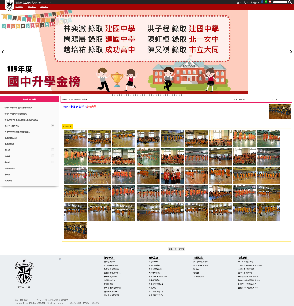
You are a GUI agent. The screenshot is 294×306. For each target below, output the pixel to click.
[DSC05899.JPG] (244, 193)
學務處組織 (9, 144)
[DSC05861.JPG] (75, 193)
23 (163, 95)
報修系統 (152, 288)
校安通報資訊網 (110, 277)
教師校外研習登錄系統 (158, 277)
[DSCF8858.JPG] (220, 212)
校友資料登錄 (198, 277)
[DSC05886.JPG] (123, 193)
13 (140, 95)
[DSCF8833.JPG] (172, 212)
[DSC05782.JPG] (220, 157)
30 (179, 95)
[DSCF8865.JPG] (196, 212)
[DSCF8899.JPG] (172, 138)
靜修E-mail (153, 262)
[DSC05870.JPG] (148, 193)
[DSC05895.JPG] (172, 193)
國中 (238, 2)
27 (172, 95)
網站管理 (95, 303)
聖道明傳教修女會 (200, 265)
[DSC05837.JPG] (148, 175)
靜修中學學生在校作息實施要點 (17, 132)
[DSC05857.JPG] (268, 175)
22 (160, 95)
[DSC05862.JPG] (99, 193)
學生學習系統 (154, 280)
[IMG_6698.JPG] (268, 138)
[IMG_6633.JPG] (220, 138)
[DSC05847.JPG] (172, 175)
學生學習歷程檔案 (156, 284)
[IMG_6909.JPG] (244, 157)
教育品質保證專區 (111, 269)
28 (174, 95)
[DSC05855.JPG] (244, 175)
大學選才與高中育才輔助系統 (250, 265)
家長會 (7, 174)
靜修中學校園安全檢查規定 (16, 114)
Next (291, 51)
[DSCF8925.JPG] (75, 138)
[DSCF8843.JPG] (148, 212)
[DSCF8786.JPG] (220, 193)
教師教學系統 (154, 273)
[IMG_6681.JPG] (244, 138)
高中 (245, 2)
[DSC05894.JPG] (196, 193)
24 (165, 95)
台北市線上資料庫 (156, 292)
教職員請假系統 (155, 269)
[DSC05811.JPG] (123, 175)
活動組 (7, 150)
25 (167, 95)
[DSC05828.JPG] (99, 175)
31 (181, 95)
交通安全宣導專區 (111, 292)
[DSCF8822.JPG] (123, 212)
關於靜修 (19, 7)
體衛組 (7, 156)
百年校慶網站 (109, 262)
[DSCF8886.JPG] (268, 212)
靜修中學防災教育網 (112, 288)
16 (147, 95)
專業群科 (255, 2)
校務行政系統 (154, 265)
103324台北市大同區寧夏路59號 (54, 300)
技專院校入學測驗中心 (247, 284)
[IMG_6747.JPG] (75, 157)
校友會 (196, 273)
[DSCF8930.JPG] (148, 138)
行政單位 (32, 7)
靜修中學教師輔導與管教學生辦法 (18, 108)
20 (156, 95)
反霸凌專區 (108, 284)
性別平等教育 (109, 280)
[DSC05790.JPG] (196, 157)
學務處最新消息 (11, 138)
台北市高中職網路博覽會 (248, 288)
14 (142, 95)
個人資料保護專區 (111, 295)
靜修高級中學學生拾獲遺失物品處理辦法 (21, 120)
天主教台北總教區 (200, 262)
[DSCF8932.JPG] (99, 138)
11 (135, 95)
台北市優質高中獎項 (112, 273)
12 (137, 95)
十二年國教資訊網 (245, 262)
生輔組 (7, 162)
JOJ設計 (86, 303)
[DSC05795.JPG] (268, 157)
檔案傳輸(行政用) (156, 295)
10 (133, 95)
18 (151, 95)
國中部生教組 (10, 168)
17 (149, 95)
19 (153, 95)
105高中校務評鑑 (111, 265)
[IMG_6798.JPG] (123, 157)
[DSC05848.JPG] (196, 175)
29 (176, 95)
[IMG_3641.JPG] (75, 230)
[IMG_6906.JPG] (172, 157)
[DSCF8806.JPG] (75, 212)
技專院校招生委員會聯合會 (249, 280)
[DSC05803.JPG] (75, 175)
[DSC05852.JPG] (220, 175)
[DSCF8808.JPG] (99, 212)
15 (144, 95)
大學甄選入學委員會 (246, 269)
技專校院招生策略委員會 (248, 277)
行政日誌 (8, 181)
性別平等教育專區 (12, 126)
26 (170, 95)
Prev (3, 51)
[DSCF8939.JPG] (196, 138)
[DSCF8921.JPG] (123, 138)
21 (158, 95)
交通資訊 (44, 7)
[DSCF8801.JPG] (268, 193)
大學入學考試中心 (245, 273)
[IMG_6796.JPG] (99, 157)
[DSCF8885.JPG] (244, 212)
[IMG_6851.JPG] (148, 157)
